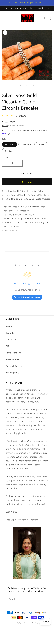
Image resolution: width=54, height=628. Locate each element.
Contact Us (11, 339)
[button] (3, 18)
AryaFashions (23, 623)
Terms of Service (14, 366)
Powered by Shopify (34, 623)
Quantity (5, 157)
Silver (41, 144)
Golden (8, 150)
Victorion (9, 144)
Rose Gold (26, 144)
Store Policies (12, 359)
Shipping (5, 125)
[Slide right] (33, 85)
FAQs (8, 346)
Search (9, 326)
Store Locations (13, 352)
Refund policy (12, 372)
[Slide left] (21, 85)
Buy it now (27, 182)
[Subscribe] (45, 599)
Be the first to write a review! (27, 297)
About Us (10, 333)
